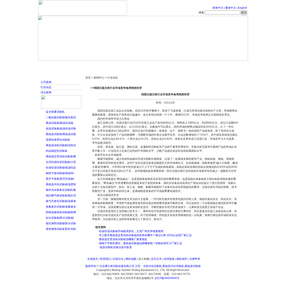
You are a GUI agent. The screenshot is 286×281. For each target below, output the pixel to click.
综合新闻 (46, 92)
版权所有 (90, 266)
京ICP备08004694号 (166, 278)
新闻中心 (101, 65)
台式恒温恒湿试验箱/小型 (61, 162)
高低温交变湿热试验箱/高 (61, 156)
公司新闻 (46, 82)
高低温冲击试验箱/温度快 (61, 184)
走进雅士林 (77, 65)
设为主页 (156, 258)
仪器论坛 (118, 258)
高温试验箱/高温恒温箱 (59, 123)
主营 (137, 266)
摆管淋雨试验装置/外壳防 (61, 229)
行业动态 (46, 87)
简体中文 (217, 7)
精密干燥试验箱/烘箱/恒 (60, 173)
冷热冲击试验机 (152, 266)
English (242, 7)
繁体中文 (230, 7)
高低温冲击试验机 (173, 266)
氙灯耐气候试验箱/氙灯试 (61, 195)
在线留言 (92, 258)
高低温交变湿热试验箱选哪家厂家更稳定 (123, 239)
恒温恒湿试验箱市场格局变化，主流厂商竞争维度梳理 (131, 231)
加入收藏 (143, 258)
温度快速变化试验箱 (58, 139)
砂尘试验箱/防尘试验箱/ (60, 217)
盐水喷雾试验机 (55, 111)
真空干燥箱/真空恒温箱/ (60, 178)
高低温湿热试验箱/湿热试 (61, 145)
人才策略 (175, 65)
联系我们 (105, 258)
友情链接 (169, 258)
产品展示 (126, 65)
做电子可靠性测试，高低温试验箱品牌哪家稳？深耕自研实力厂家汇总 (140, 243)
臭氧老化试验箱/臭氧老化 (61, 206)
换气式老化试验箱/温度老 (61, 201)
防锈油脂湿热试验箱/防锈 (61, 212)
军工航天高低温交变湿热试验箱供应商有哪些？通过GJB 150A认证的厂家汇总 (145, 235)
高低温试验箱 (193, 266)
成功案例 (151, 65)
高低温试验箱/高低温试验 (61, 134)
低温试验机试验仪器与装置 (115, 247)
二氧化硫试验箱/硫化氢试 (61, 117)
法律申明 (194, 258)
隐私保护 (182, 258)
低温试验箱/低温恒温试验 (61, 128)
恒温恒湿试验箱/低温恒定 (61, 167)
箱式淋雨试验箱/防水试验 (61, 223)
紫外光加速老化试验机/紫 (61, 189)
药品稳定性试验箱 (56, 150)
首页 (52, 65)
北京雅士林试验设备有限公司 (116, 266)
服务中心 (200, 65)
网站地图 (131, 258)
